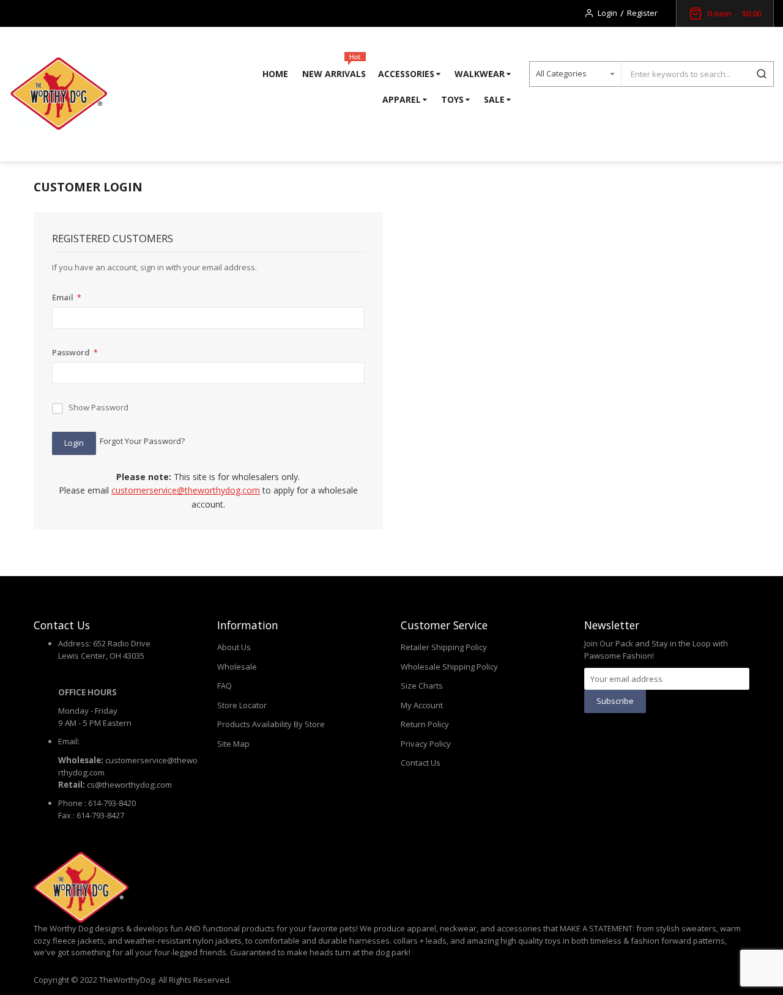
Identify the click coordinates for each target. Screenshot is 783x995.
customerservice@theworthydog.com (185, 490)
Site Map (233, 743)
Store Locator (242, 705)
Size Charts (422, 685)
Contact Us (420, 762)
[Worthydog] (58, 94)
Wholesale (237, 666)
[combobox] (685, 74)
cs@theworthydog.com (129, 784)
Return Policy (425, 724)
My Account (422, 705)
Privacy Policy (426, 743)
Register (642, 12)
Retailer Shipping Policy (444, 647)
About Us (234, 647)
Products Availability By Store (271, 724)
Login (607, 12)
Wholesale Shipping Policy (449, 666)
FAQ (224, 685)
